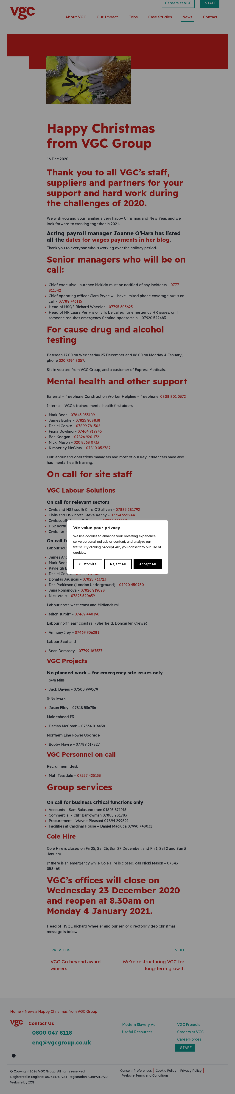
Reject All (118, 564)
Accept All (147, 564)
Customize (88, 564)
